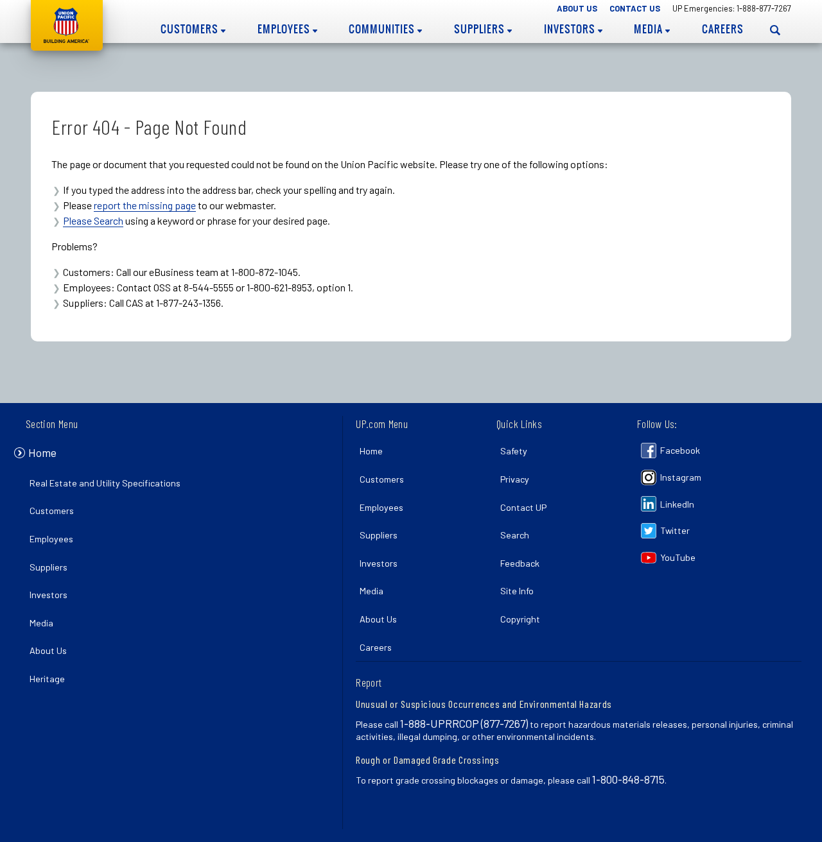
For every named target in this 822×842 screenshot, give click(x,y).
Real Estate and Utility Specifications (105, 482)
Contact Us (634, 8)
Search (514, 534)
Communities (383, 29)
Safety (513, 450)
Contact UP (523, 507)
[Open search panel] (775, 29)
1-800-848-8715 (628, 779)
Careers (723, 29)
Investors (571, 29)
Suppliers (480, 29)
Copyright (520, 619)
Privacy (514, 479)
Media (649, 29)
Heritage (47, 678)
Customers (191, 29)
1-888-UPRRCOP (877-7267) (464, 723)
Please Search (93, 220)
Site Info (517, 590)
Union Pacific (67, 25)
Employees (285, 29)
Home (42, 452)
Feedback (519, 563)
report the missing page (145, 205)
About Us (577, 8)
